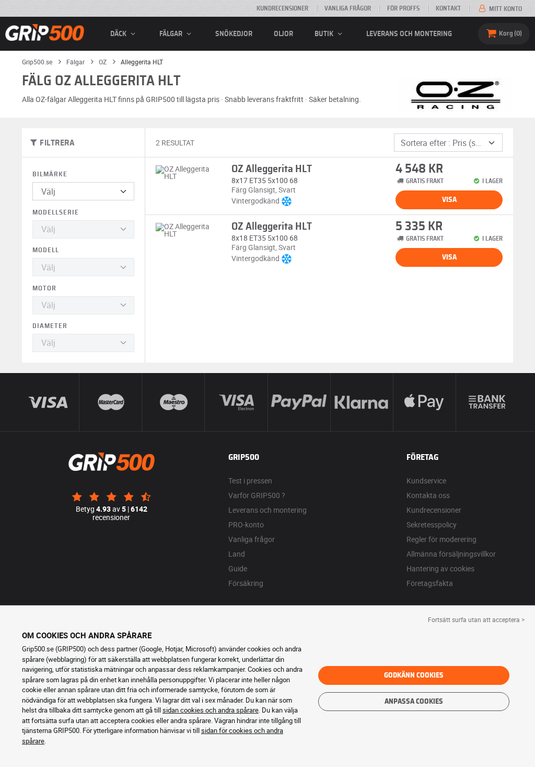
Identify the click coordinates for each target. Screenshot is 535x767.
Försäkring (245, 583)
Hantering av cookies (440, 568)
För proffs (403, 8)
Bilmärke (49, 174)
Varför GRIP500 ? (256, 495)
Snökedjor (233, 34)
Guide (237, 568)
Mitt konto (504, 9)
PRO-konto (246, 524)
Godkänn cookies (414, 675)
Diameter (49, 326)
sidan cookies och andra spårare (210, 710)
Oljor (283, 34)
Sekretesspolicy (431, 524)
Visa (449, 200)
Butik (325, 34)
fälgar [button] (171, 34)
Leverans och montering (409, 34)
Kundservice (426, 481)
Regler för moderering (441, 539)
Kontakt (448, 8)
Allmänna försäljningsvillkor (451, 554)
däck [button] (119, 34)
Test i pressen (250, 481)
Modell (45, 250)
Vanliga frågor (347, 8)
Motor (44, 288)
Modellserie (55, 212)
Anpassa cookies (414, 701)
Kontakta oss (428, 495)
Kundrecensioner (282, 8)
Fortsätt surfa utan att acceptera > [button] (476, 619)
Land (236, 554)
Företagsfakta (429, 583)
